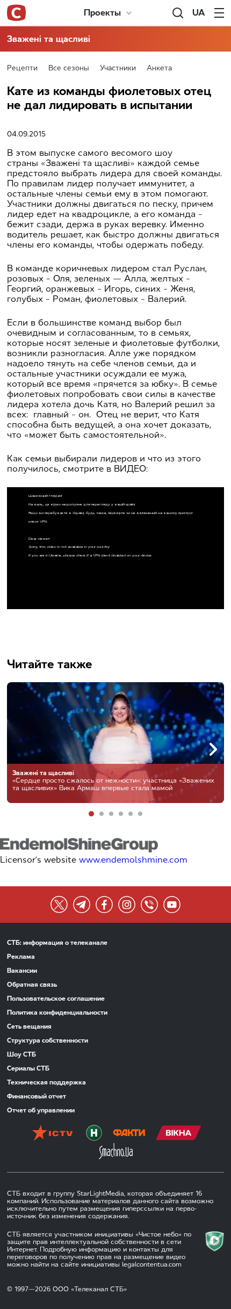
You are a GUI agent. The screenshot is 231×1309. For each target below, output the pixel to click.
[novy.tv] (94, 1134)
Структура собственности (47, 1040)
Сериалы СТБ (28, 1068)
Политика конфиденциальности (57, 1012)
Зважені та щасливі (48, 39)
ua (198, 13)
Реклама (21, 956)
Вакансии (22, 970)
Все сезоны (68, 68)
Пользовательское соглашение (56, 998)
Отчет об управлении (41, 1110)
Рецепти (22, 68)
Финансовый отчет (36, 1096)
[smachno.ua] (116, 1152)
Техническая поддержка (46, 1082)
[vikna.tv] (178, 1134)
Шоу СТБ (21, 1054)
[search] (177, 13)
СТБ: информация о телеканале (57, 942)
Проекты (102, 13)
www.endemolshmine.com (133, 860)
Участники (118, 68)
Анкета (159, 68)
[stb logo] (16, 13)
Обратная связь (32, 984)
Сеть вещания (29, 1026)
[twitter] (59, 904)
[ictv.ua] (52, 1134)
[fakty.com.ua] (129, 1134)
